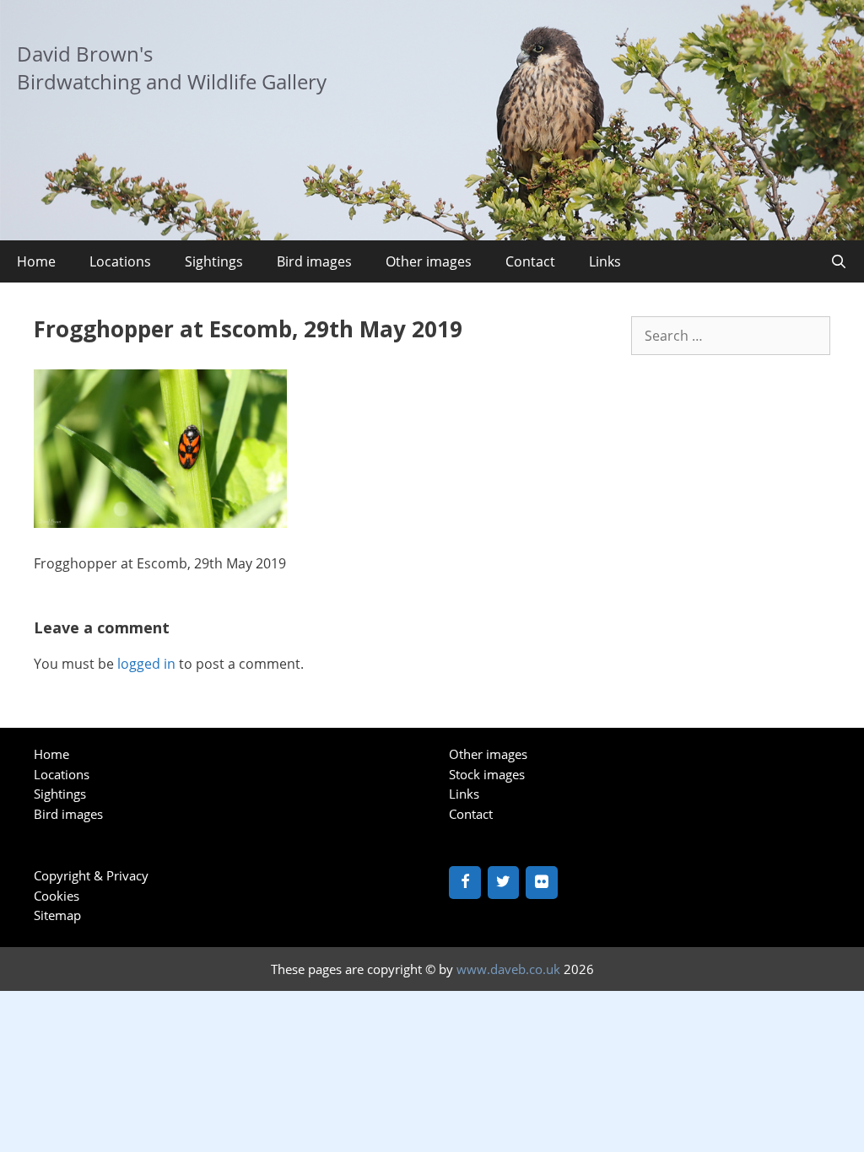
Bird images (314, 261)
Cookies (56, 895)
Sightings (214, 261)
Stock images (487, 774)
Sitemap (57, 915)
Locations (120, 261)
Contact (530, 261)
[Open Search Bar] (838, 261)
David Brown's (85, 53)
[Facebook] (465, 882)
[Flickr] (542, 882)
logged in (146, 663)
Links (605, 261)
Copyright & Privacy (91, 875)
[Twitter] (504, 882)
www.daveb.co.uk (508, 969)
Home (36, 261)
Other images (429, 261)
